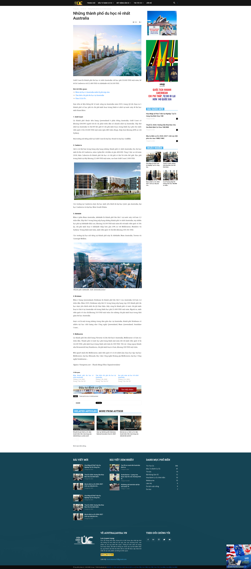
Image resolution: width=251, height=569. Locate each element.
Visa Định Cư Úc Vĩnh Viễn (155, 477)
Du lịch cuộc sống (152, 486)
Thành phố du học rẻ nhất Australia (88, 396)
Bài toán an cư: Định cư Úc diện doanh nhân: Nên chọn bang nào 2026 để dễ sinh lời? (129, 434)
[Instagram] (159, 540)
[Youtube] (170, 540)
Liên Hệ (149, 3)
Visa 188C (151, 567)
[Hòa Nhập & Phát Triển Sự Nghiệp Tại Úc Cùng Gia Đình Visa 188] (153, 157)
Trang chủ (91, 3)
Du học (148, 489)
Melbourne (150, 480)
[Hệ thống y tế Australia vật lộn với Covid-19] (114, 487)
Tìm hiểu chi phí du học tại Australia (89, 95)
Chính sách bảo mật (118, 567)
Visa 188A (139, 567)
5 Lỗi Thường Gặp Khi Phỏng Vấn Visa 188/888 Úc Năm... (170, 183)
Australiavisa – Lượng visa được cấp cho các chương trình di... (131, 476)
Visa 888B (169, 567)
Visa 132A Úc (80, 98)
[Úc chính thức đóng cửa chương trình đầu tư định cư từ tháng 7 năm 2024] (238, 557)
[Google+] (153, 540)
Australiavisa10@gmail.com (116, 559)
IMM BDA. (109, 567)
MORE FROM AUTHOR (111, 411)
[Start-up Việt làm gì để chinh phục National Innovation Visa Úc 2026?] (107, 423)
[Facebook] (148, 540)
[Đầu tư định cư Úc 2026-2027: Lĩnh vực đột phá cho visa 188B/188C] (153, 175)
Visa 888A (163, 567)
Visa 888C (175, 567)
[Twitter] (164, 540)
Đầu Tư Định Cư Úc (105, 3)
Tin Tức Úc (138, 3)
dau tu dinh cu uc (130, 567)
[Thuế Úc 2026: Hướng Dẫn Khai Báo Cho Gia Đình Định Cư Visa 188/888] (170, 157)
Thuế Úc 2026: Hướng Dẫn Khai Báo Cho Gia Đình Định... (169, 165)
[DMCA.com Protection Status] (107, 554)
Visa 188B (145, 567)
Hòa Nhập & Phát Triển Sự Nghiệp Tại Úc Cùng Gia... (152, 165)
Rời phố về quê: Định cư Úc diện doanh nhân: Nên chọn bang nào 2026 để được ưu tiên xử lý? (82, 434)
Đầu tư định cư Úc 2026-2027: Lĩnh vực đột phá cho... (153, 183)
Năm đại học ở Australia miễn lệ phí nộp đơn (92, 92)
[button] (175, 3)
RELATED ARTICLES (85, 411)
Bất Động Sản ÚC (123, 3)
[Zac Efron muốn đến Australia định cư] (114, 467)
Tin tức (148, 472)
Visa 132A (157, 567)
